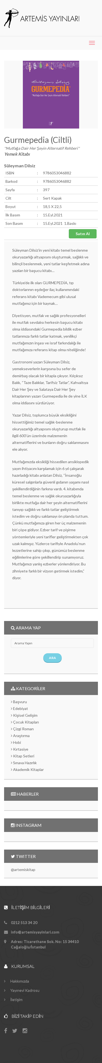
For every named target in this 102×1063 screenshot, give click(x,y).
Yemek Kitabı (17, 153)
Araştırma (21, 735)
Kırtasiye (20, 749)
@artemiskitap (23, 869)
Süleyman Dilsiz (19, 165)
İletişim (16, 999)
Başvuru (19, 701)
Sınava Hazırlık (24, 762)
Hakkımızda (19, 981)
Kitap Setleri (23, 756)
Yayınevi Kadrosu (24, 990)
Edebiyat (20, 708)
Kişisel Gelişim (25, 715)
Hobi (16, 742)
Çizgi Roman (23, 728)
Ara (52, 658)
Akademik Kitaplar (28, 769)
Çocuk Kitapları (25, 722)
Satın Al (82, 233)
